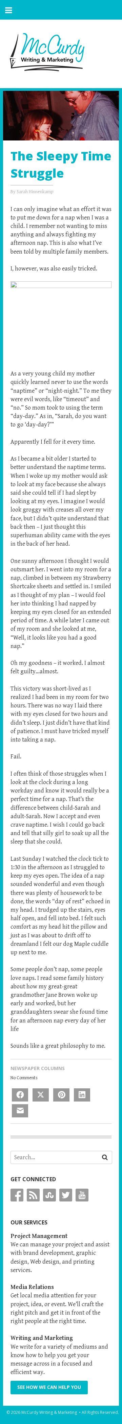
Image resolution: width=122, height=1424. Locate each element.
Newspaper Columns (38, 1068)
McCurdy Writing (47, 52)
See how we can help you (49, 1387)
